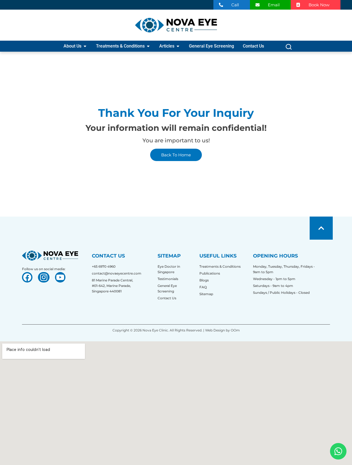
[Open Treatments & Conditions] (148, 46)
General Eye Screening (167, 288)
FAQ (203, 287)
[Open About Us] (85, 46)
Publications (209, 273)
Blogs (204, 280)
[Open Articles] (178, 46)
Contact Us (167, 298)
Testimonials (168, 279)
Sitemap (206, 294)
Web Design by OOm (222, 330)
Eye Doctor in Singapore (169, 269)
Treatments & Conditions (220, 266)
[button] (289, 48)
